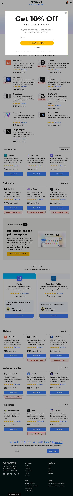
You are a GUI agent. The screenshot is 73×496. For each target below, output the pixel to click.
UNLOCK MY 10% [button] (37, 43)
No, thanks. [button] (36, 48)
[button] (65, 13)
